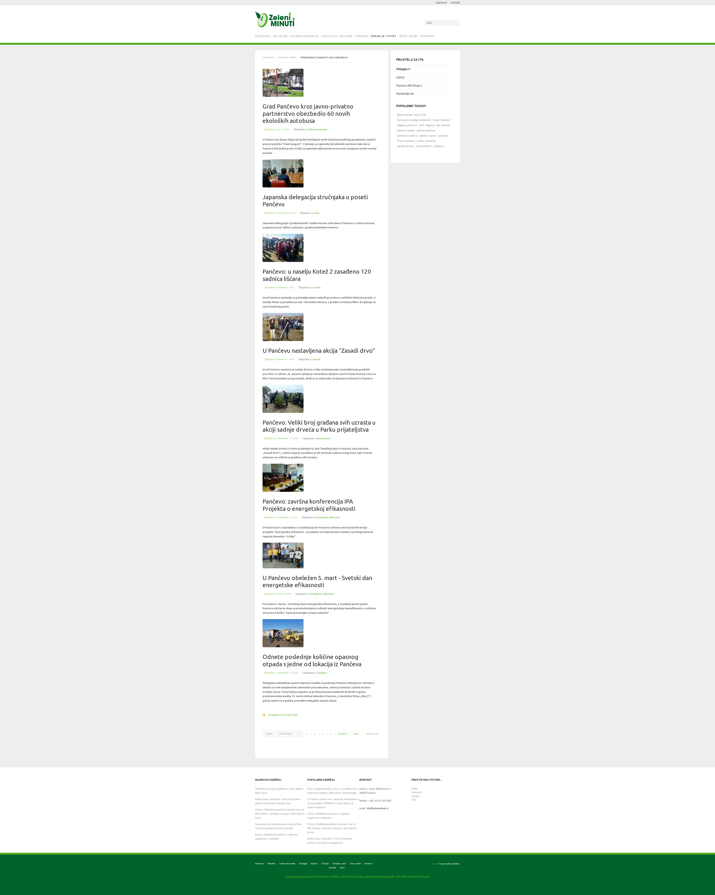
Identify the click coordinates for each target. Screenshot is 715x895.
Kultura (346, 36)
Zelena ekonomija (305, 36)
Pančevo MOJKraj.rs (409, 85)
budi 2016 (420, 114)
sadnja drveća (405, 146)
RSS (413, 800)
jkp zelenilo (443, 125)
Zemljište (322, 672)
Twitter (414, 788)
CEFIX (400, 77)
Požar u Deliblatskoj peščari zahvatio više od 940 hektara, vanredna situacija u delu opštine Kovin (280, 813)
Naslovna (262, 36)
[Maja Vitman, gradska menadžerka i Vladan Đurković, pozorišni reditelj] (283, 327)
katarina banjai (405, 130)
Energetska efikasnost (328, 517)
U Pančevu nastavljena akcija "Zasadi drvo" (319, 350)
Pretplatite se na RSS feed (282, 715)
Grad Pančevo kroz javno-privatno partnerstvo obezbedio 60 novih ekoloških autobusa (308, 113)
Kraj (356, 734)
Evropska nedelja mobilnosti (414, 120)
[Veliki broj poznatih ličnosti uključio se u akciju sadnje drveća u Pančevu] (283, 399)
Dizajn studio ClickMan (449, 864)
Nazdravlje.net (405, 93)
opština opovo (427, 135)
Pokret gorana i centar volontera (416, 140)
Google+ (415, 796)
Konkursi (427, 36)
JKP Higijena (427, 125)
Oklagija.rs (403, 69)
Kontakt (455, 2)
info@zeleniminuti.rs (378, 808)
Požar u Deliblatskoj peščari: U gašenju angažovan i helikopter (276, 836)
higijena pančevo (407, 125)
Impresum (441, 2)
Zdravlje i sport (383, 36)
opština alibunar (425, 130)
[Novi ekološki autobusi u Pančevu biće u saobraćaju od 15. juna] (283, 83)
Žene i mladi (408, 36)
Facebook (416, 792)
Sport (342, 868)
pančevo (443, 135)
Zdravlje (332, 868)
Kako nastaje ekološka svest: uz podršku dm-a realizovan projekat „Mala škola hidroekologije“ (332, 790)
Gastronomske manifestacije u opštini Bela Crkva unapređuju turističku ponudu (278, 826)
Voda (316, 213)
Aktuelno (280, 36)
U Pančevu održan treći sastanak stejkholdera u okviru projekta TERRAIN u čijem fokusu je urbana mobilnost (333, 803)
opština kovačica (407, 135)
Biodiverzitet (323, 438)
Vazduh (317, 287)
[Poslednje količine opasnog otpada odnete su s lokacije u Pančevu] (283, 633)
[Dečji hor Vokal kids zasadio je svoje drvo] (283, 248)
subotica (438, 146)
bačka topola (404, 114)
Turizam (361, 36)
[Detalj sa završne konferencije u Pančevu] (283, 478)
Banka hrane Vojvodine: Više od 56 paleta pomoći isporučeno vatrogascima (277, 801)
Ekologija (329, 36)
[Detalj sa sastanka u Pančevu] (283, 173)
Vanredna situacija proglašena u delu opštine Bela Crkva (279, 790)
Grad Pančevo (442, 120)
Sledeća (342, 734)
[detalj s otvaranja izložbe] (283, 555)
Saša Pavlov (423, 146)
